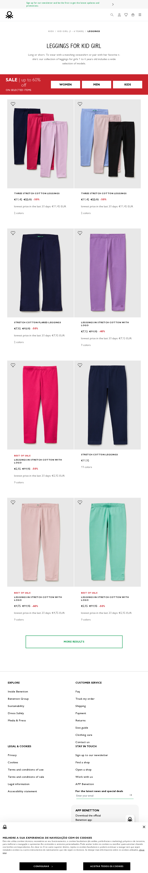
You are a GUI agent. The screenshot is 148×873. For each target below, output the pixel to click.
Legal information (19, 784)
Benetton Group (18, 698)
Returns (80, 720)
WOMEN (65, 84)
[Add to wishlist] (13, 104)
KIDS (127, 84)
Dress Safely (16, 713)
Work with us (84, 776)
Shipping (80, 706)
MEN (96, 84)
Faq (77, 691)
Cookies (13, 762)
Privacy (12, 755)
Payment (80, 713)
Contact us (82, 742)
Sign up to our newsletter (91, 755)
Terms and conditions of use (26, 769)
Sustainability (16, 706)
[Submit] (131, 795)
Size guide (81, 727)
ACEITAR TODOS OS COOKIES (106, 866)
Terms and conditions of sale (26, 776)
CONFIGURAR (41, 866)
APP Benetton (84, 784)
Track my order (85, 698)
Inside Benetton (18, 691)
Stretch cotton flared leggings (37, 322)
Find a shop (82, 762)
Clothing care (83, 735)
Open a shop (83, 769)
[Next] (113, 4)
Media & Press (17, 720)
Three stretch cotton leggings (37, 193)
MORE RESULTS (74, 641)
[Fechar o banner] (144, 827)
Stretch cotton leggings (99, 454)
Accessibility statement (22, 791)
